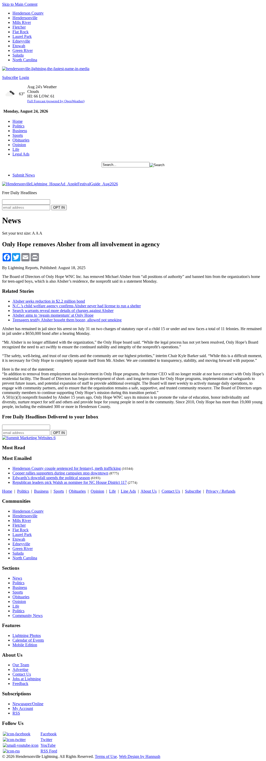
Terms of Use (106, 756)
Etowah (18, 46)
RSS (16, 713)
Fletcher (19, 27)
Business (19, 130)
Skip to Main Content (19, 4)
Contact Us (171, 491)
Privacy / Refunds (220, 491)
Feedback (20, 683)
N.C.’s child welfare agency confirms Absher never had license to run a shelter (76, 306)
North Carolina (24, 60)
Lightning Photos (26, 635)
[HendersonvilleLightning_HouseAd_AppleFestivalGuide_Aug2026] (60, 184)
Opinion (19, 144)
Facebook (49, 734)
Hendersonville (24, 18)
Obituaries (20, 140)
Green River (22, 50)
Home (17, 121)
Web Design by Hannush (139, 756)
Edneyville (21, 41)
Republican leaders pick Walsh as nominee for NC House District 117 (69, 482)
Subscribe (10, 77)
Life (15, 149)
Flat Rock (20, 32)
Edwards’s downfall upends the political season (51, 477)
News (17, 578)
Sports (17, 135)
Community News (27, 615)
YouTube (48, 745)
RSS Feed (49, 751)
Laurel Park (22, 36)
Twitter (46, 739)
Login (24, 77)
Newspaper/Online (27, 704)
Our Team (20, 665)
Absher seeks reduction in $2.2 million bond (48, 301)
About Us (149, 491)
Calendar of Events (28, 640)
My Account (22, 708)
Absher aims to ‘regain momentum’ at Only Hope (53, 315)
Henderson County (28, 13)
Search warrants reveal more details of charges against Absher (63, 310)
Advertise (20, 669)
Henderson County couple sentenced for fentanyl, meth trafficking (66, 468)
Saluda (18, 55)
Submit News (23, 175)
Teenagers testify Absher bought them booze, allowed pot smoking (67, 320)
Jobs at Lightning (26, 679)
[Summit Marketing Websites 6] (29, 438)
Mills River (21, 22)
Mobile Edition (24, 645)
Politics (18, 126)
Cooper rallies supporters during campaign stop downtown (60, 473)
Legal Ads (20, 154)
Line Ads (128, 491)
